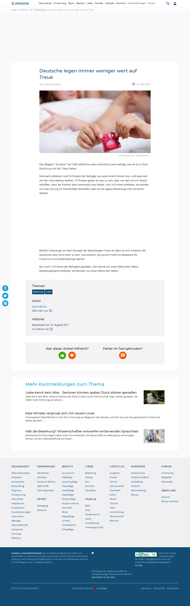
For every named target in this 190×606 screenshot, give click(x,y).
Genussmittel (117, 486)
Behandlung (18, 486)
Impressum (146, 588)
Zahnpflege (68, 529)
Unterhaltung (117, 512)
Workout (41, 510)
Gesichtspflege (69, 481)
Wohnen (114, 520)
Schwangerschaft (94, 527)
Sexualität (90, 490)
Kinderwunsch (92, 514)
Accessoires (68, 473)
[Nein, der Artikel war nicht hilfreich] (72, 355)
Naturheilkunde (20, 524)
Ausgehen (115, 473)
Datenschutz (159, 588)
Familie (99, 3)
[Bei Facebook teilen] (5, 288)
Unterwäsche (69, 524)
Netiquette (167, 481)
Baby (87, 505)
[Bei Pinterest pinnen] (5, 303)
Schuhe (66, 520)
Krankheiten (18, 507)
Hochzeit (89, 486)
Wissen (135, 494)
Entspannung (19, 494)
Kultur (113, 494)
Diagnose (16, 490)
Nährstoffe (43, 486)
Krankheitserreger (21, 512)
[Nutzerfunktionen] (175, 3)
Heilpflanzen (18, 503)
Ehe (87, 481)
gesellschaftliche (111, 254)
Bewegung (42, 505)
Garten (113, 481)
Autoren (165, 497)
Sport (71, 3)
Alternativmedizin (21, 473)
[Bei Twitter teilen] (5, 296)
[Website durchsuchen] (168, 3)
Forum (151, 3)
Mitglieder (166, 477)
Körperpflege (69, 499)
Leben (88, 518)
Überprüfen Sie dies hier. (103, 577)
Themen (24, 9)
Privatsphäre (172, 588)
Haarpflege (68, 486)
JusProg (138, 565)
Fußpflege (67, 477)
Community (167, 473)
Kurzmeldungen (137, 3)
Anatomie (17, 477)
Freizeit (113, 477)
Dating (88, 477)
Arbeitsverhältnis (140, 477)
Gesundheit (45, 3)
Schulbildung (92, 523)
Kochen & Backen (46, 481)
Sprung (54, 189)
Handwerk (115, 490)
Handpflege (68, 490)
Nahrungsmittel (45, 490)
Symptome (17, 529)
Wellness (16, 538)
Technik (114, 503)
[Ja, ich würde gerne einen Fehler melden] (123, 355)
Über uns (168, 490)
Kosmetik (67, 507)
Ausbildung (137, 481)
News (14, 9)
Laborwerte (18, 516)
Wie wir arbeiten (169, 501)
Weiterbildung (138, 490)
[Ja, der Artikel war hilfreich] (62, 355)
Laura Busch (39, 306)
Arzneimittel (18, 481)
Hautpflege (68, 494)
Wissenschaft (117, 516)
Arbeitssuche (138, 473)
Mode (65, 512)
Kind (87, 510)
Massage (16, 520)
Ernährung (60, 3)
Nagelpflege (68, 516)
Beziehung (40, 9)
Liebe (90, 3)
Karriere (121, 3)
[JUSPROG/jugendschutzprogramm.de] (146, 554)
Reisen (113, 499)
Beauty (80, 3)
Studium (135, 486)
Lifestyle (109, 3)
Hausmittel (17, 499)
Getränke (42, 477)
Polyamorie (46, 259)
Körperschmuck (70, 503)
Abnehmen (43, 473)
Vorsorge (16, 533)
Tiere (112, 507)
